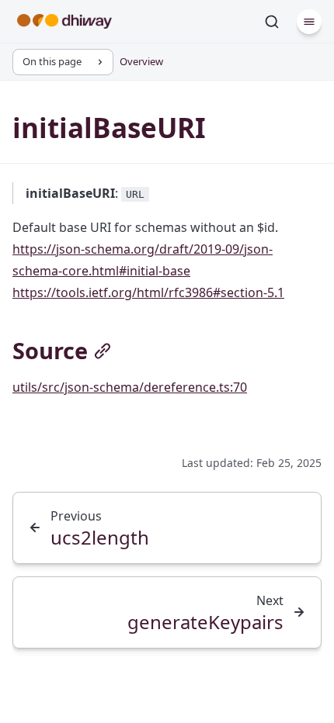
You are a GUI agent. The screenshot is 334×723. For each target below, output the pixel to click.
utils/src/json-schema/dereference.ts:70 (129, 387)
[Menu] (309, 21)
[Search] (271, 21)
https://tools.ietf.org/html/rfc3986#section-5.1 (148, 292)
